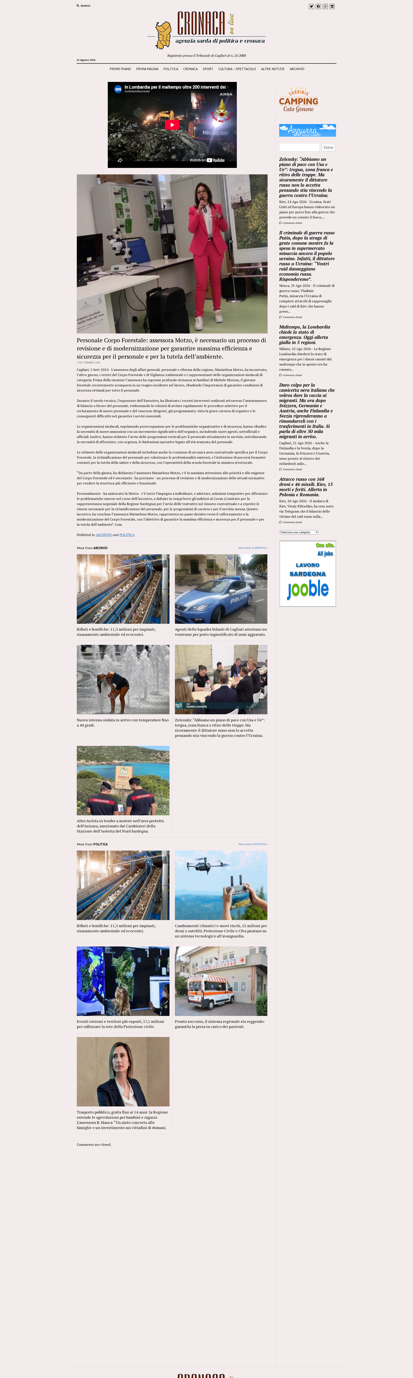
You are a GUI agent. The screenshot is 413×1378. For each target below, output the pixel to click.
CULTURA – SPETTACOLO (237, 69)
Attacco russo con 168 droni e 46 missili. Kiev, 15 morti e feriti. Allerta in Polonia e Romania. (306, 486)
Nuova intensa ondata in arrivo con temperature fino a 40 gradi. (123, 722)
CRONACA (190, 69)
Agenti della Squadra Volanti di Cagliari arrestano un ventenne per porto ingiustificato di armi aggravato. (221, 632)
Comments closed (292, 222)
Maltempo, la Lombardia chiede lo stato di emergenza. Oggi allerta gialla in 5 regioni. (304, 334)
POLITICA (170, 69)
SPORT (208, 69)
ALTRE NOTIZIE (273, 69)
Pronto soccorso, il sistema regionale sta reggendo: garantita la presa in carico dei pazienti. (220, 1024)
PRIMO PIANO (120, 69)
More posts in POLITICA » (253, 844)
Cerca (328, 147)
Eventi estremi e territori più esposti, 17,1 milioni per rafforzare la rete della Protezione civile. (120, 1024)
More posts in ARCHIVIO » (253, 547)
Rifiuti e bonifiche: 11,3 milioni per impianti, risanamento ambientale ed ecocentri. (116, 632)
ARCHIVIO (297, 69)
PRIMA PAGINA (147, 69)
